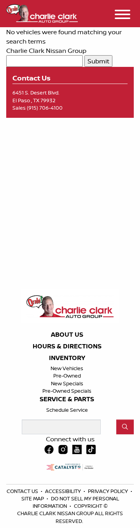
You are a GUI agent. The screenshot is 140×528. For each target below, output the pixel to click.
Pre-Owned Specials (66, 390)
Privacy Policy (108, 491)
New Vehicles (67, 368)
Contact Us (23, 491)
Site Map (33, 498)
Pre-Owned (67, 375)
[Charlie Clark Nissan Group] (42, 12)
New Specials (67, 383)
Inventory (67, 358)
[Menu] (122, 15)
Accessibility (63, 491)
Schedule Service (67, 409)
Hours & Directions (67, 346)
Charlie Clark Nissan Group (46, 50)
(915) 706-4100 (45, 107)
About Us (67, 334)
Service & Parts (67, 399)
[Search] (125, 427)
